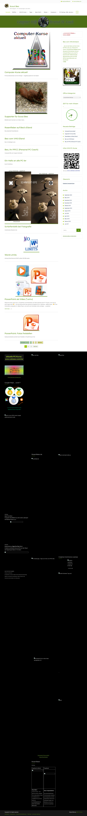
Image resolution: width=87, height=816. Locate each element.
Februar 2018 (68, 221)
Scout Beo (14, 6)
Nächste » (40, 342)
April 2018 (67, 216)
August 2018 (67, 210)
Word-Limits (11, 255)
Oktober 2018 (68, 205)
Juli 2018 (67, 213)
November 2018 (68, 203)
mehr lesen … (8, 308)
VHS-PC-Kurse (22, 12)
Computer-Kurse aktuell (16, 72)
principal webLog (36, 814)
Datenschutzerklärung (21, 814)
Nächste (35, 346)
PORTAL (14, 12)
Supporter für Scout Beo (16, 116)
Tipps (30, 12)
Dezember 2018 (68, 200)
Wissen (45, 12)
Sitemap (29, 814)
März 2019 (67, 197)
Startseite (8, 12)
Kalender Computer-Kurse (68, 183)
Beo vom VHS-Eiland (15, 138)
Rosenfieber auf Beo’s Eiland (18, 127)
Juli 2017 (67, 224)
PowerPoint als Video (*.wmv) (19, 299)
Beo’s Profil (38, 12)
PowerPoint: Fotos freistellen (18, 333)
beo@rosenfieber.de (66, 1)
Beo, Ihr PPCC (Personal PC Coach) (21, 149)
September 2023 (68, 195)
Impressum (53, 12)
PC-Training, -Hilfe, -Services (66, 12)
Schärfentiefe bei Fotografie (18, 226)
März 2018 (67, 218)
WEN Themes (79, 812)
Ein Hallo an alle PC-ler (15, 160)
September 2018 (68, 208)
